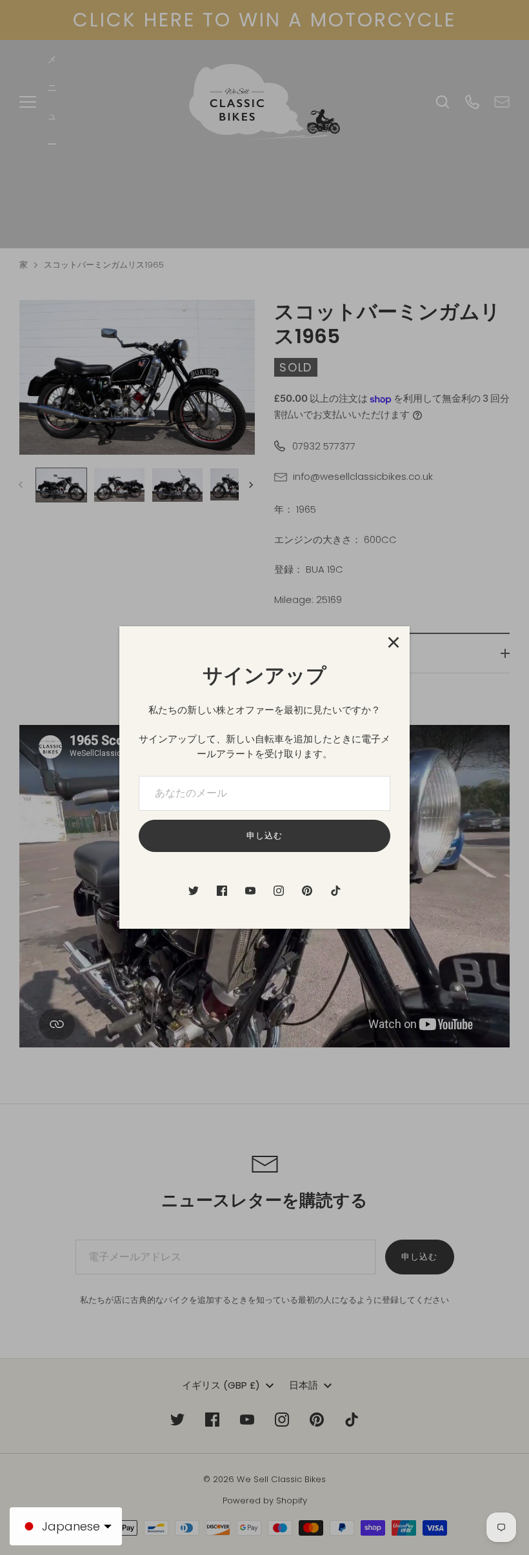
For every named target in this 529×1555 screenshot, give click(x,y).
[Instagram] (278, 891)
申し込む (264, 835)
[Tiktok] (335, 891)
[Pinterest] (307, 891)
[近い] (393, 642)
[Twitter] (193, 891)
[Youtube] (250, 891)
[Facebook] (222, 891)
